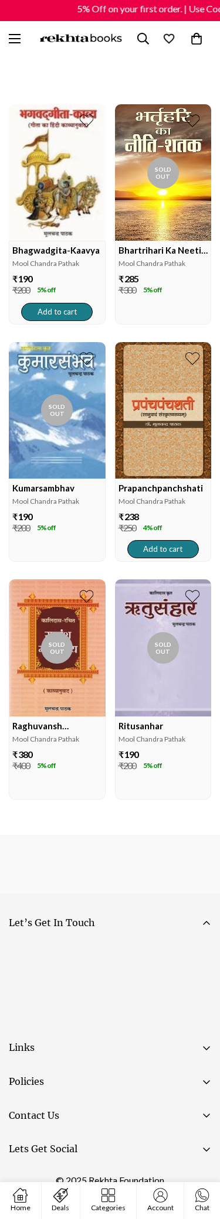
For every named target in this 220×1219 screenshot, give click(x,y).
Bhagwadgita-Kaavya (56, 250)
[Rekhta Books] (81, 38)
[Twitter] (93, 1179)
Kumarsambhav (43, 488)
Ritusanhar (141, 726)
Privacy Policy (119, 1019)
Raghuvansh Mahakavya (37, 726)
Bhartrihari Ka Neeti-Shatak (162, 250)
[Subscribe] (197, 986)
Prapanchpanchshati (161, 488)
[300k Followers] (23, 1179)
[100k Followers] (58, 1179)
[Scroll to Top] (199, 1157)
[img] (57, 172)
